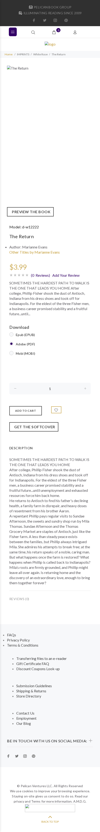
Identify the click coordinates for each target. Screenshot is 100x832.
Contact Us (25, 713)
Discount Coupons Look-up (38, 668)
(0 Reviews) (40, 275)
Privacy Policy (18, 640)
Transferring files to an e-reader (41, 658)
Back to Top (50, 821)
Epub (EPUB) (25, 335)
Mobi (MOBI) (25, 353)
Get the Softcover (34, 427)
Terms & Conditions (22, 645)
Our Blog (23, 723)
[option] (50, 141)
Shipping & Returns (31, 691)
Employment (26, 718)
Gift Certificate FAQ (32, 663)
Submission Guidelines (34, 685)
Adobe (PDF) (25, 344)
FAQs (11, 635)
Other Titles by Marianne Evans (34, 252)
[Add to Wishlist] (56, 409)
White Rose (40, 54)
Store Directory (28, 696)
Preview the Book (30, 211)
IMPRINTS (23, 54)
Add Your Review (66, 275)
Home (9, 54)
